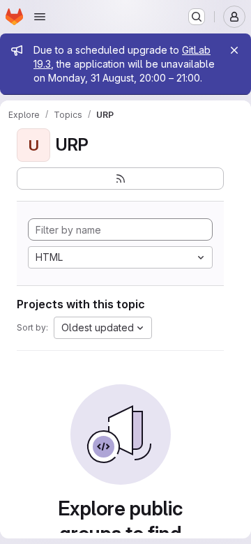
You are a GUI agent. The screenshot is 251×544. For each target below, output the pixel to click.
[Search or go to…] (196, 16)
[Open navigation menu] (40, 17)
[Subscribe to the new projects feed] (120, 178)
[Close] (234, 50)
